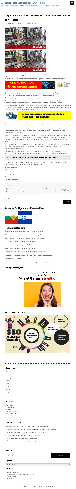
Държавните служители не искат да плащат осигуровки (25, 238)
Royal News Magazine (46, 486)
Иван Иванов (32, 23)
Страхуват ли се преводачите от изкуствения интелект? (25, 251)
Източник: (8, 177)
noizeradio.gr (10, 407)
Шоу (7, 392)
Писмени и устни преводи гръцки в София (21, 474)
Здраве (8, 380)
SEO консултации (12, 476)
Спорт (8, 386)
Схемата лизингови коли (14, 258)
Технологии (10, 389)
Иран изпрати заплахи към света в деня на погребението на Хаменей (29, 235)
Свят (8, 383)
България (14, 180)
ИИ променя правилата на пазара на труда (20, 248)
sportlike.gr (9, 409)
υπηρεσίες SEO (11, 478)
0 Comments (21, 23)
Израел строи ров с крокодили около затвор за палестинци (25, 231)
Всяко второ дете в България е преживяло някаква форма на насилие (29, 255)
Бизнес (8, 372)
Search (7, 198)
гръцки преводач (12, 472)
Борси (8, 375)
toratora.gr (9, 405)
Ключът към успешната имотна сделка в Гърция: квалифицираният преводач (33, 262)
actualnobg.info (11, 413)
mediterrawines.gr (12, 411)
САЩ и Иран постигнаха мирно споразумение (21, 241)
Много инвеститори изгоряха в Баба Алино (20, 245)
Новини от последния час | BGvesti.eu (23, 3)
